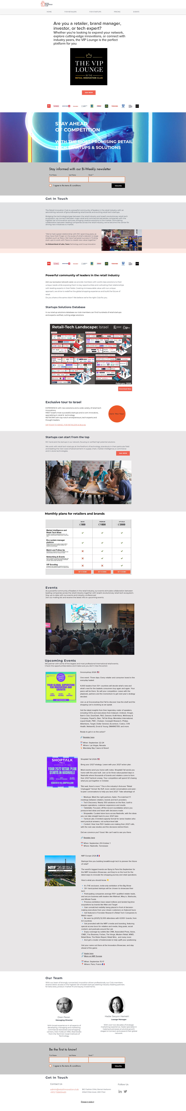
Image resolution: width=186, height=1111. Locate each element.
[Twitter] (125, 1091)
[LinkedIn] (120, 1091)
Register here (88, 737)
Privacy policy (87, 1101)
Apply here (88, 953)
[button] (88, 482)
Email (90, 175)
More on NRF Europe (93, 956)
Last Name (72, 175)
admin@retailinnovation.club (64, 1089)
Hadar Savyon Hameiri (117, 1016)
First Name (53, 175)
